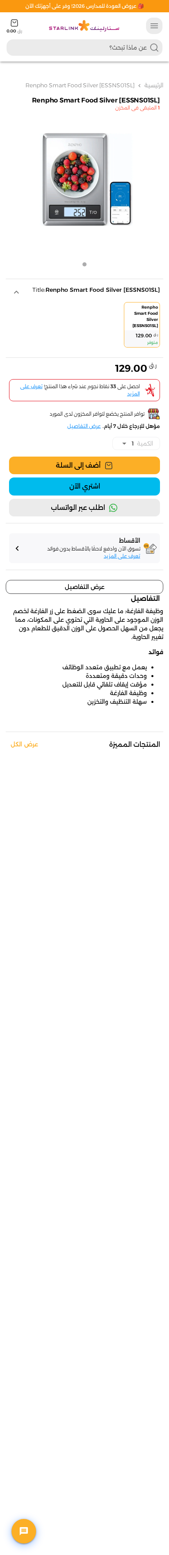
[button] (83, 292)
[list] (84, 326)
